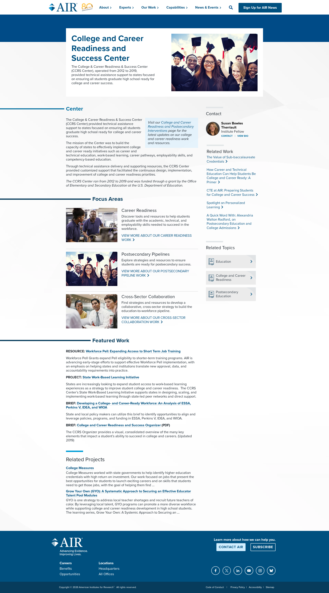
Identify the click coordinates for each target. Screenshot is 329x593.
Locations (106, 563)
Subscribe (263, 547)
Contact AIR (231, 547)
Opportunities (70, 574)
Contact (227, 136)
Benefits (66, 569)
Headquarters (109, 569)
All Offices (106, 574)
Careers (66, 563)
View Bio (242, 136)
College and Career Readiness (231, 278)
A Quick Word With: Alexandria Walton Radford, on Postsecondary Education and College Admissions (230, 221)
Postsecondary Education (227, 294)
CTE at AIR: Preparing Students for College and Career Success (230, 192)
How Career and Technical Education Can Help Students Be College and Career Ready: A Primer (231, 176)
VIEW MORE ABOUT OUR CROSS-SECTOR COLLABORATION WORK (153, 320)
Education (223, 262)
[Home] (70, 7)
